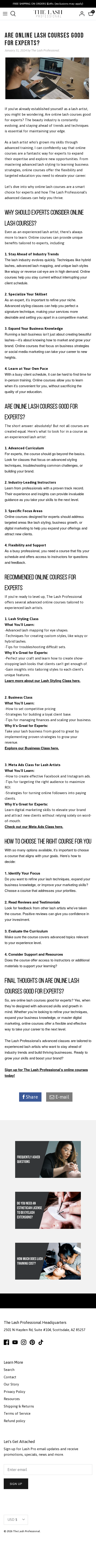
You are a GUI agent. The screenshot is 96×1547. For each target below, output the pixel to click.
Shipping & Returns (19, 1406)
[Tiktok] (41, 1342)
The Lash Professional (26, 1531)
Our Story (11, 1384)
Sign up (16, 1484)
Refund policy (14, 1421)
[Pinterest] (32, 1342)
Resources (12, 1399)
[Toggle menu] (5, 14)
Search (9, 1370)
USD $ (12, 1520)
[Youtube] (15, 1342)
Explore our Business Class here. (32, 748)
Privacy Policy (14, 1392)
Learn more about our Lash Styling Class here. (42, 680)
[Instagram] (23, 1342)
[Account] (80, 14)
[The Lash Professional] (48, 14)
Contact (10, 1377)
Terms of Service (17, 1413)
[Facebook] (6, 1342)
